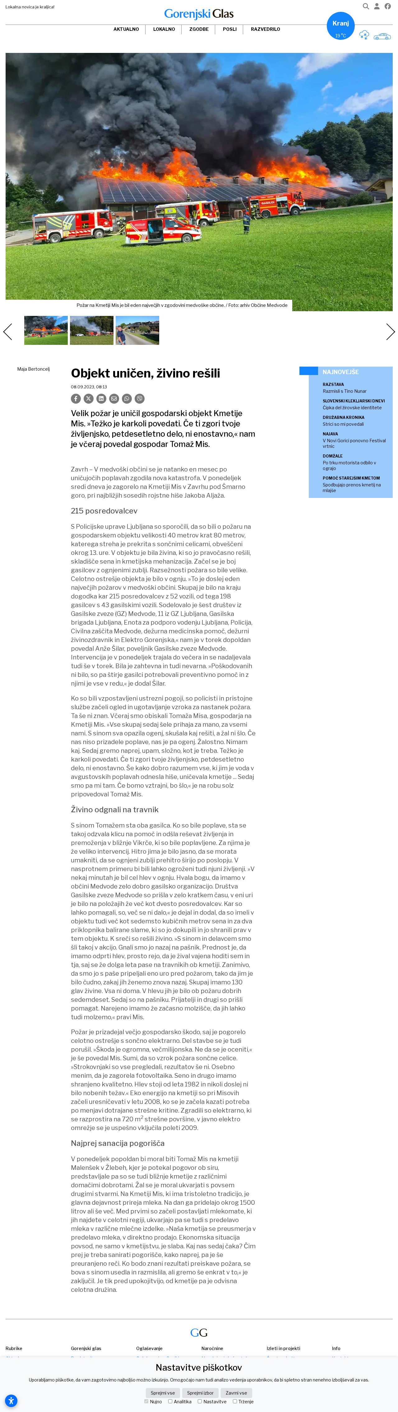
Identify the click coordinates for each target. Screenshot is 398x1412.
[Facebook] (388, 7)
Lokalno (164, 29)
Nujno (156, 1401)
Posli (230, 29)
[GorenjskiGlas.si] (199, 14)
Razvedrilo (265, 29)
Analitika (183, 1401)
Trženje (246, 1401)
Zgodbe (199, 29)
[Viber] (140, 399)
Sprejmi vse (163, 1393)
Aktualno (126, 29)
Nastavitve (215, 1401)
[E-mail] (114, 399)
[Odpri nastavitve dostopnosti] (11, 1401)
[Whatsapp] (127, 399)
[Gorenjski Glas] (199, 1333)
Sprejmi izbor (200, 1393)
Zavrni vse (236, 1393)
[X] (89, 399)
